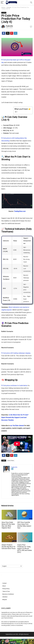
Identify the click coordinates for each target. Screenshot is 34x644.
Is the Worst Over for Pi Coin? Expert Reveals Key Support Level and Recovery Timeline (14, 417)
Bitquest (4, 599)
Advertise (4, 597)
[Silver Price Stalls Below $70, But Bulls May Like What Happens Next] (9, 511)
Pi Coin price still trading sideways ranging (15, 353)
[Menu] (2, 2)
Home (3, 7)
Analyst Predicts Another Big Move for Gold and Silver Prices (9, 546)
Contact (4, 583)
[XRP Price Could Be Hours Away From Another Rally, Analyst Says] (24, 511)
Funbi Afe (9, 26)
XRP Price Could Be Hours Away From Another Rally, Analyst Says (24, 525)
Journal (8, 7)
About (4, 586)
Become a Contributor (8, 594)
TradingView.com (20, 211)
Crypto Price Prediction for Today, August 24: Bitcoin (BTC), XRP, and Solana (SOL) (24, 548)
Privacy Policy (5, 588)
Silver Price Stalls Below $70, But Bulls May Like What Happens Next (8, 525)
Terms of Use (6, 591)
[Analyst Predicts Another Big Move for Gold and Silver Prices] (9, 533)
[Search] (31, 2)
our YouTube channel (17, 425)
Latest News (10, 460)
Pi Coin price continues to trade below (14, 385)
